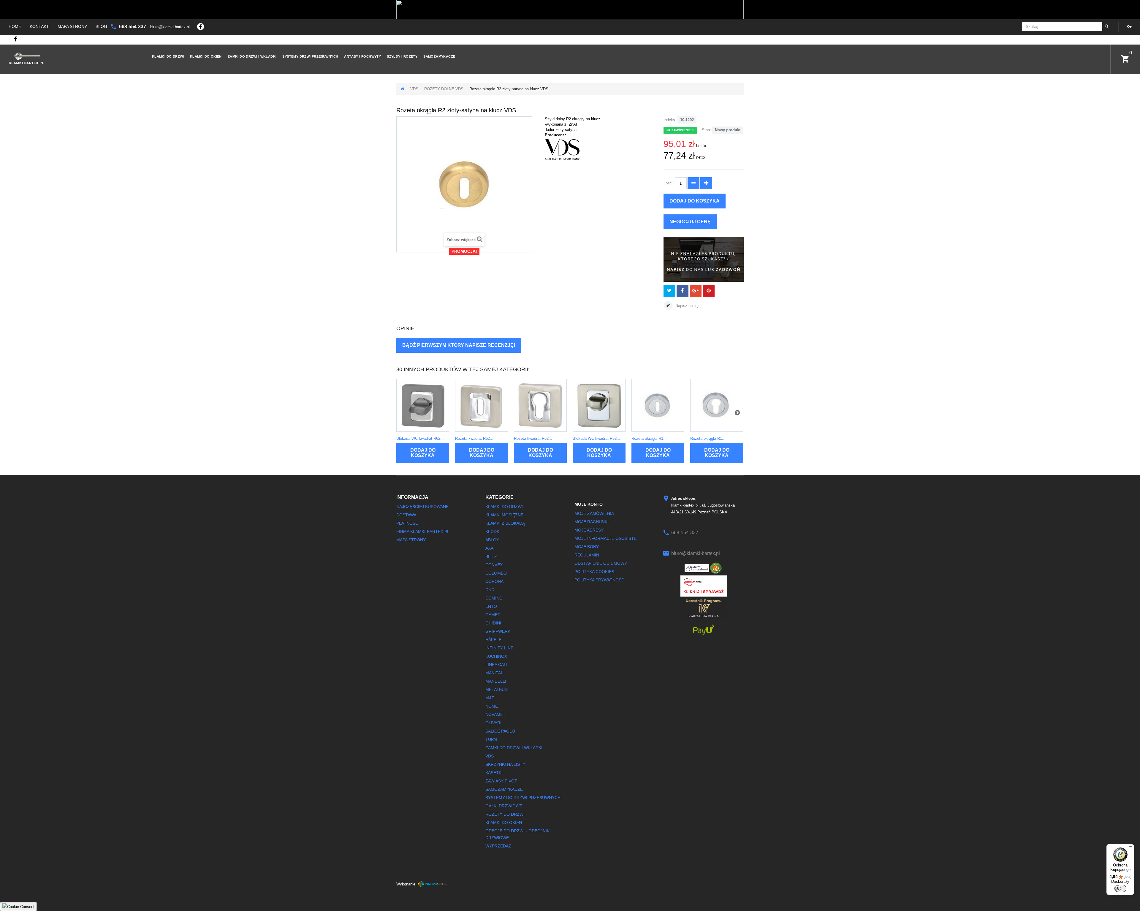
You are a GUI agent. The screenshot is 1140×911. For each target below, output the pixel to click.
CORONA (494, 581)
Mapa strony (72, 26)
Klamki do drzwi (168, 56)
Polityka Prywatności (600, 580)
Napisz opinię (686, 305)
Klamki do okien (206, 56)
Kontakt (39, 26)
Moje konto (588, 504)
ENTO (491, 606)
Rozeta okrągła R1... (649, 438)
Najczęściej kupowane (422, 506)
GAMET (492, 614)
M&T (489, 697)
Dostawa (406, 515)
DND (489, 589)
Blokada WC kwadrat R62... (420, 438)
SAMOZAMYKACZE (439, 56)
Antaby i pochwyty (362, 56)
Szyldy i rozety (402, 56)
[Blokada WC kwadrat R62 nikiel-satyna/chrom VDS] (599, 405)
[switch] (1120, 888)
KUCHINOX (496, 656)
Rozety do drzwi (505, 814)
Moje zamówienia (594, 513)
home (15, 26)
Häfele (493, 639)
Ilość (668, 183)
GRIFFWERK (497, 631)
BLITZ (491, 556)
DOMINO (494, 598)
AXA (489, 548)
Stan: (706, 130)
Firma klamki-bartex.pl (422, 531)
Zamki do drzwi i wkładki (252, 56)
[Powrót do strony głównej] (402, 89)
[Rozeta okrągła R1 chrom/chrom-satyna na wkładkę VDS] (716, 405)
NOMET (493, 706)
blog (101, 26)
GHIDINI (493, 623)
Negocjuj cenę (690, 221)
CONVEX (494, 564)
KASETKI (494, 772)
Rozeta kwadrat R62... (474, 438)
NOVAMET (495, 714)
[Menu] (1130, 847)
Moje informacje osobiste (605, 538)
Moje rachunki (591, 521)
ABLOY (492, 539)
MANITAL (494, 672)
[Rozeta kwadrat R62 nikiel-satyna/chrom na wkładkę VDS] (540, 405)
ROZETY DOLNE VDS (443, 89)
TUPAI (491, 739)
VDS (414, 89)
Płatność (407, 523)
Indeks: (670, 120)
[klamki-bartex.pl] (70, 58)
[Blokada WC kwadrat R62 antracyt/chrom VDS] (422, 405)
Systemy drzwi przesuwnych (310, 56)
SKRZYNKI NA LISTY (505, 764)
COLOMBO (496, 573)
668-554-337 (133, 26)
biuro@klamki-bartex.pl (170, 27)
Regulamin (586, 555)
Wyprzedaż (498, 846)
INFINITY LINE (499, 648)
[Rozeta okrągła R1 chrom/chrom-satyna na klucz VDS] (657, 405)
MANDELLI (495, 681)
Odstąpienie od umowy (600, 563)
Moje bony (586, 546)
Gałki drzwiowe (503, 806)
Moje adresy (589, 530)
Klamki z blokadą (505, 523)
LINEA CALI (496, 664)
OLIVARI (493, 722)
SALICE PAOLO (500, 731)
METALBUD (496, 689)
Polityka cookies (594, 571)
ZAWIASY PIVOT (501, 781)
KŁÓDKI (493, 531)
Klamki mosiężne (504, 515)
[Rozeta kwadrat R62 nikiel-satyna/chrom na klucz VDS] (481, 405)
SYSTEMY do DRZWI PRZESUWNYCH (522, 797)
